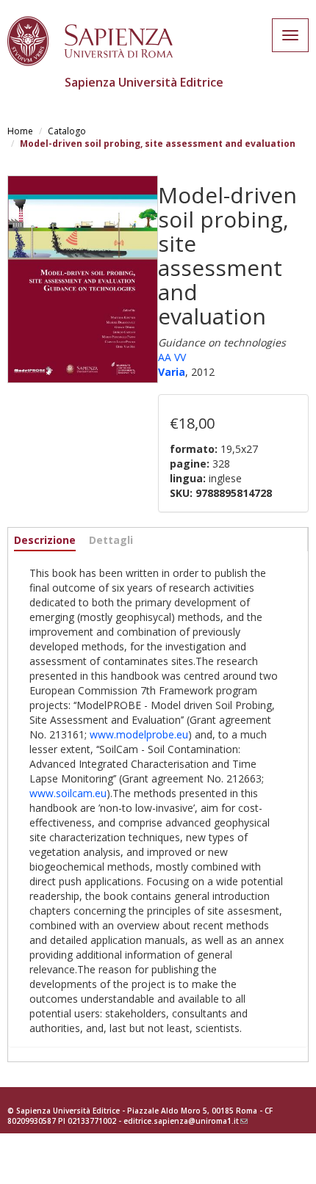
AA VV (172, 357)
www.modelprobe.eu (139, 734)
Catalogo (67, 131)
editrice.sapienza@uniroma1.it (185, 1121)
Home (20, 131)
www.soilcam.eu (68, 793)
